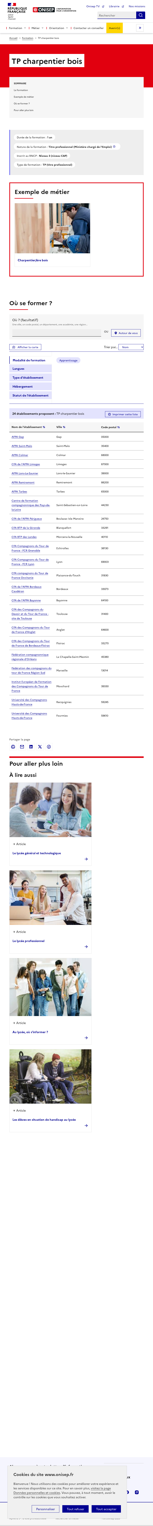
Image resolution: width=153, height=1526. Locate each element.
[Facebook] (49, 746)
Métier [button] (36, 28)
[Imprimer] (13, 746)
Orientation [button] (56, 28)
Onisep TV (93, 6)
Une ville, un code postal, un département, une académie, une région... (50, 324)
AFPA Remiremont (23, 482)
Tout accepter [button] (106, 1509)
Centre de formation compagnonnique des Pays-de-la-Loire (31, 505)
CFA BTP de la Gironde (26, 527)
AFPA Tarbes (19, 491)
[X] (40, 746)
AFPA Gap (18, 437)
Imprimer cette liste (125, 414)
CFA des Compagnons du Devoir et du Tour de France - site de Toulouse (30, 613)
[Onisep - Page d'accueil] (44, 9)
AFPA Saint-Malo (22, 446)
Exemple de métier (24, 96)
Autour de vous (128, 333)
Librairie (114, 6)
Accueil (13, 37)
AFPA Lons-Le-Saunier (25, 473)
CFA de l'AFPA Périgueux (27, 518)
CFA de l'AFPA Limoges (26, 464)
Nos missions (137, 6)
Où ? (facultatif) (25, 319)
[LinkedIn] (31, 746)
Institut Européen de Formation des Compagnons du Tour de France (31, 686)
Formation (27, 37)
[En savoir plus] (114, 146)
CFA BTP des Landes (24, 537)
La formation (21, 90)
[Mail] (22, 746)
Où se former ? (22, 103)
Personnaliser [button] (45, 1509)
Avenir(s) (114, 28)
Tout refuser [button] (75, 1509)
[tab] (30, 360)
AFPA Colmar (20, 455)
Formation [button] (15, 28)
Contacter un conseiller (89, 28)
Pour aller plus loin (23, 110)
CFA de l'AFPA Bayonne (26, 600)
